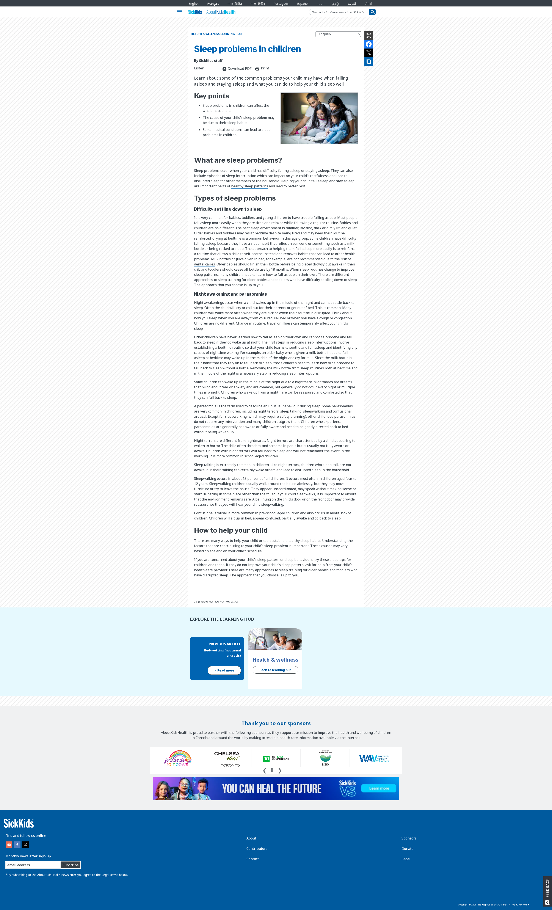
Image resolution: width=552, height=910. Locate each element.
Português (281, 4)
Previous (264, 770)
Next (279, 770)
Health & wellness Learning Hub (216, 34)
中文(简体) (235, 4)
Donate (407, 848)
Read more (225, 670)
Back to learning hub (275, 670)
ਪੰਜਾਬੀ (368, 4)
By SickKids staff (208, 60)
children (200, 564)
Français (213, 4)
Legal (105, 875)
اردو (320, 4)
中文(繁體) (258, 4)
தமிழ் (335, 4)
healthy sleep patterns (249, 186)
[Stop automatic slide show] (272, 770)
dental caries (204, 264)
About (251, 838)
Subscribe (71, 865)
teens (219, 564)
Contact (252, 859)
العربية (352, 4)
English (194, 4)
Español (302, 4)
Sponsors (409, 838)
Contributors (256, 848)
